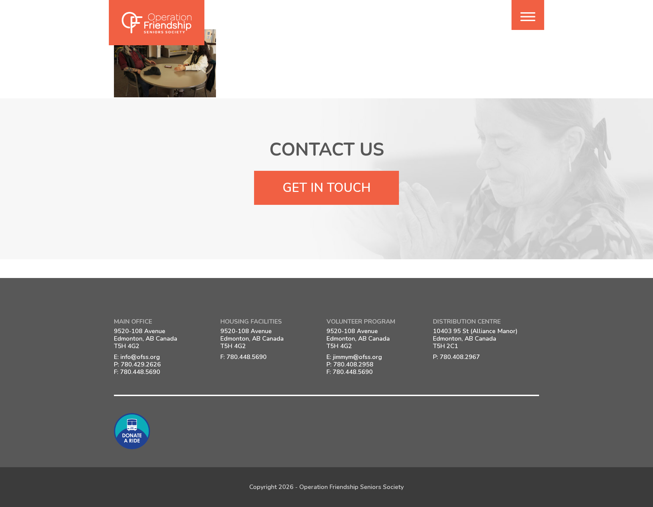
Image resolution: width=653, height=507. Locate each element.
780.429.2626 (141, 364)
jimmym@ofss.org (357, 357)
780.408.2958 (353, 364)
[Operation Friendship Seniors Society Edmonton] (156, 22)
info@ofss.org (140, 357)
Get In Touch (327, 187)
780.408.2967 (460, 357)
